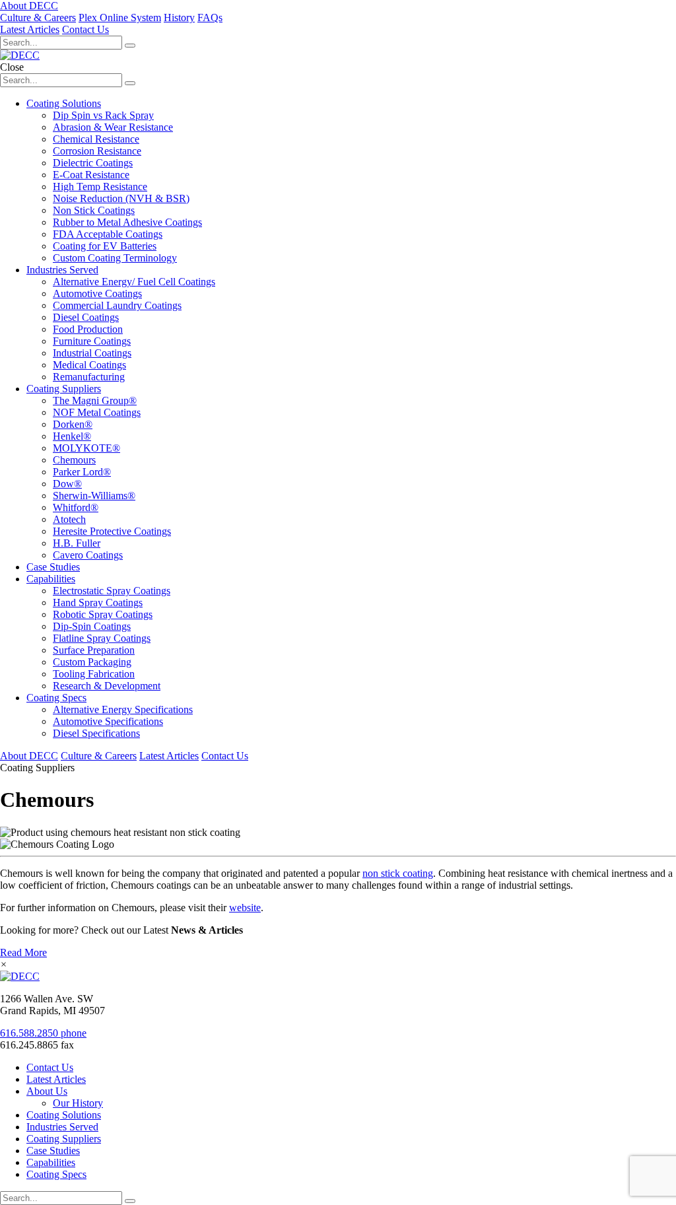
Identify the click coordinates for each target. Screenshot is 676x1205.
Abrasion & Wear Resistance (113, 127)
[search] (130, 1201)
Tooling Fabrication (94, 673)
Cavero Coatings (88, 555)
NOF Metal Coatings (97, 412)
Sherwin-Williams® (94, 495)
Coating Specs (56, 697)
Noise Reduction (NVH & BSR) (121, 198)
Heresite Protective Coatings (112, 531)
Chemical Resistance (96, 139)
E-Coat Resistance (91, 174)
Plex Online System (120, 17)
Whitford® (75, 507)
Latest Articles (29, 29)
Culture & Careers (38, 17)
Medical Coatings (89, 364)
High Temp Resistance (100, 186)
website (245, 907)
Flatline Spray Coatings (102, 638)
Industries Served (62, 269)
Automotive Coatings (97, 293)
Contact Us (85, 29)
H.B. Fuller (76, 543)
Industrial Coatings (92, 353)
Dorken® (72, 424)
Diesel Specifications (96, 733)
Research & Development (106, 685)
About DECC (29, 5)
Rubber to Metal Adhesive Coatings (127, 222)
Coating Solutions (63, 103)
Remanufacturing (89, 376)
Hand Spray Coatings (98, 602)
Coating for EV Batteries (104, 246)
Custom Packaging (92, 662)
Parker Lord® (82, 471)
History (179, 17)
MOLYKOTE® (86, 448)
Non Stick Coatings (94, 210)
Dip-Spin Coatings (92, 626)
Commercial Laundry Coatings (117, 305)
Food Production (88, 329)
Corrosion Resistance (97, 150)
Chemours (74, 459)
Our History (78, 1103)
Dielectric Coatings (93, 162)
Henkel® (72, 436)
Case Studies (53, 566)
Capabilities (50, 578)
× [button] (3, 964)
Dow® (67, 483)
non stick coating (397, 873)
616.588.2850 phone (43, 1033)
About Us (46, 1091)
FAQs (209, 17)
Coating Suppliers (63, 388)
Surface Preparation (94, 650)
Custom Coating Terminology (115, 257)
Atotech (69, 519)
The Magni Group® (95, 400)
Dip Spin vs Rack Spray (103, 115)
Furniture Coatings (92, 341)
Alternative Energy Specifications (123, 709)
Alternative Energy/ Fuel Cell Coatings (134, 281)
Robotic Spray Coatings (102, 614)
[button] (130, 46)
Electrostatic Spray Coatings (111, 590)
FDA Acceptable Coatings (107, 234)
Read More (23, 952)
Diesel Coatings (86, 317)
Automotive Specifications (108, 721)
